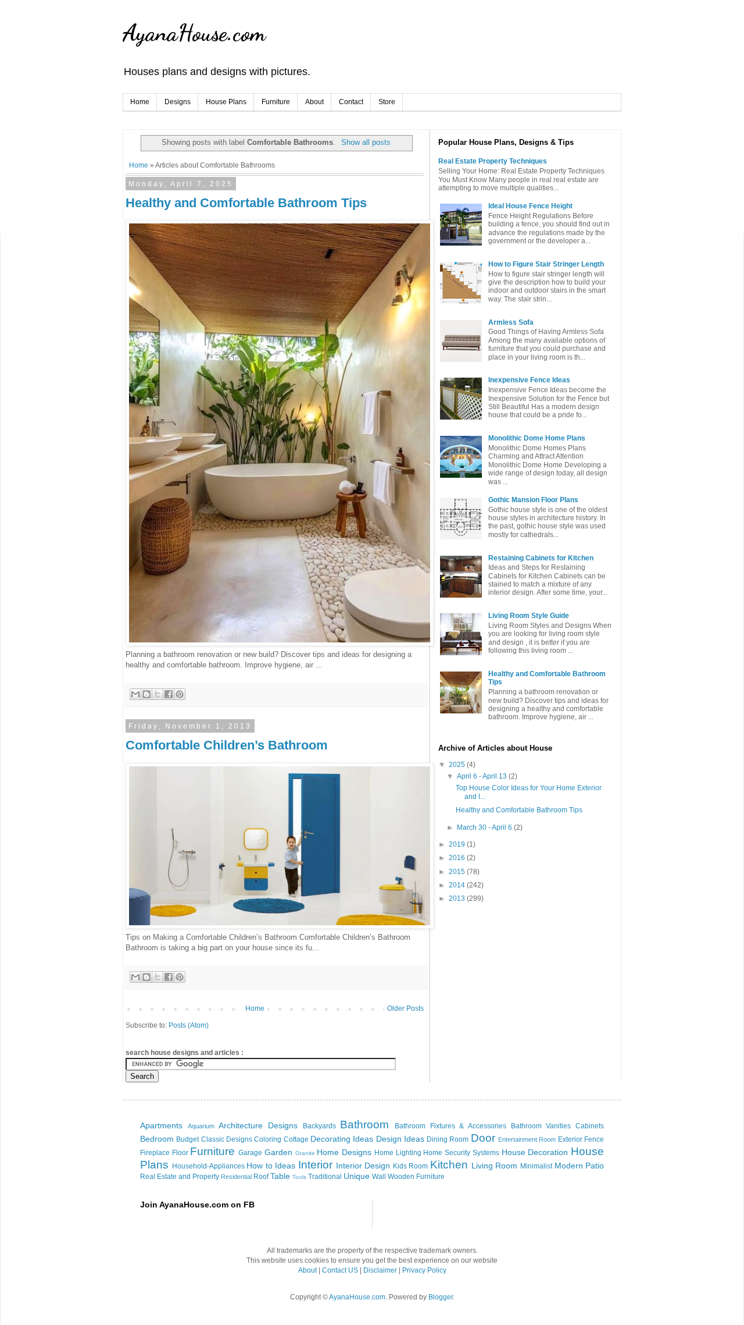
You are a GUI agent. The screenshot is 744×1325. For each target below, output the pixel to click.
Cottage (296, 1139)
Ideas (285, 1165)
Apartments (161, 1125)
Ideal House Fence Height (530, 206)
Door (483, 1138)
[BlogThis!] (146, 694)
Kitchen (449, 1165)
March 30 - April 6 (485, 827)
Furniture (276, 102)
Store (386, 102)
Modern (569, 1165)
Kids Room (410, 1166)
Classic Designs (226, 1139)
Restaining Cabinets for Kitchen (540, 558)
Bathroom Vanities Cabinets (557, 1126)
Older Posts (405, 1008)
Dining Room (447, 1139)
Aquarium (201, 1125)
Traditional (325, 1177)
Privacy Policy (424, 1270)
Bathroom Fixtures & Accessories (450, 1126)
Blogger (440, 1297)
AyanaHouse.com (194, 33)
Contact (351, 102)
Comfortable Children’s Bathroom (227, 745)
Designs (177, 102)
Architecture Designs (258, 1125)
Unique (357, 1176)
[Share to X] (157, 694)
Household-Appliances (208, 1166)
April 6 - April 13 (483, 776)
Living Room (494, 1165)
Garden (278, 1152)
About (314, 102)
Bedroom (157, 1138)
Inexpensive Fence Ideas (529, 380)
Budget (187, 1139)
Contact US (340, 1270)
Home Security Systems (461, 1153)
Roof (261, 1177)
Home (139, 102)
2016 (458, 858)
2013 (458, 898)
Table (280, 1176)
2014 (458, 885)
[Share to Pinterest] (179, 694)
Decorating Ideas (341, 1138)
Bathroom (364, 1124)
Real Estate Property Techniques (492, 161)
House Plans (226, 102)
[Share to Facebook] (168, 694)
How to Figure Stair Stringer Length (546, 264)
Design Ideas (400, 1138)
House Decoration (535, 1152)
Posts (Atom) (189, 1025)
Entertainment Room (527, 1139)
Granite (305, 1153)
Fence (594, 1139)
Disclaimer (380, 1270)
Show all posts (365, 142)
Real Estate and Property (179, 1177)
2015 (458, 872)
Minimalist (536, 1166)
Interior (315, 1165)
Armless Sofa (511, 322)
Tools (299, 1177)
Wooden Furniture (416, 1177)
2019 (458, 844)
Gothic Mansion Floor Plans (533, 500)
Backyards (319, 1126)
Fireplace (155, 1153)
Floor (180, 1153)
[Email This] (135, 694)
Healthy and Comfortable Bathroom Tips (246, 203)
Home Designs (344, 1152)
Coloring (267, 1139)
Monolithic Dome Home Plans (536, 438)
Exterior (570, 1139)
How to (259, 1165)
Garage (250, 1153)
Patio (594, 1165)
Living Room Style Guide (528, 616)
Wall (379, 1177)
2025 (458, 765)
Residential (236, 1176)
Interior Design (363, 1165)
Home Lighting (397, 1153)
